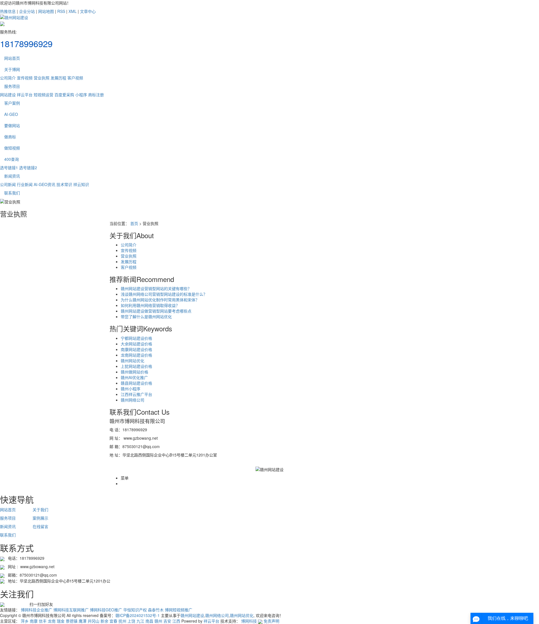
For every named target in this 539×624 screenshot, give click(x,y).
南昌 (149, 621)
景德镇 (71, 621)
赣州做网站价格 (134, 372)
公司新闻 (8, 184)
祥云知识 (81, 184)
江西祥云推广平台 (136, 394)
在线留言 (40, 526)
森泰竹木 (156, 609)
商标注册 (96, 94)
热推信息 (8, 11)
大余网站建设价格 (136, 344)
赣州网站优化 (132, 360)
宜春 (113, 621)
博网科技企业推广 (36, 609)
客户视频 (75, 78)
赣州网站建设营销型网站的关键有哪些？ (156, 288)
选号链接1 (9, 167)
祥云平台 (25, 94)
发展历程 (58, 78)
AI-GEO (11, 114)
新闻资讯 (12, 176)
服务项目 (12, 86)
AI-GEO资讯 (44, 184)
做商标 (10, 136)
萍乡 (25, 621)
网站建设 (8, 94)
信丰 (43, 621)
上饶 (131, 621)
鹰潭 (82, 621)
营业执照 (41, 78)
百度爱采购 (64, 94)
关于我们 (40, 509)
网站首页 (12, 58)
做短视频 (12, 148)
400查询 (11, 159)
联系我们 (12, 193)
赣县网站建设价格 (136, 383)
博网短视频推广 (178, 609)
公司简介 (8, 78)
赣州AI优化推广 (134, 377)
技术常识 (64, 184)
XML (72, 11)
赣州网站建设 (192, 615)
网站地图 (46, 11)
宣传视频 (25, 78)
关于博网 (12, 69)
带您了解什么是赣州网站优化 (146, 316)
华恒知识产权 (135, 609)
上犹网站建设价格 (136, 366)
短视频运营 (43, 94)
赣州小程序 (130, 388)
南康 (34, 621)
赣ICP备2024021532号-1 (137, 615)
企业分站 (27, 11)
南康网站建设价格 (136, 349)
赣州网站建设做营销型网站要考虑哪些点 (156, 311)
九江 (140, 621)
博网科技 (249, 621)
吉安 (167, 621)
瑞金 (61, 621)
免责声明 (271, 621)
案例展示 (40, 518)
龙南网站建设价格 (136, 355)
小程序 (81, 94)
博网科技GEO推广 (106, 609)
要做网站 (12, 125)
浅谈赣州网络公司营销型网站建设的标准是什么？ (164, 294)
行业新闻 (25, 184)
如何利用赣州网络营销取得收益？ (150, 305)
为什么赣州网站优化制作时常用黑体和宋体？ (160, 299)
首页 (134, 223)
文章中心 (88, 11)
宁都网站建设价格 (136, 338)
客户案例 (12, 103)
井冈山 (93, 621)
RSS (61, 11)
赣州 (158, 621)
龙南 (52, 621)
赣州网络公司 (132, 400)
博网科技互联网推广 (71, 609)
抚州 (122, 621)
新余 (104, 621)
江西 (176, 621)
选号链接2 (28, 167)
